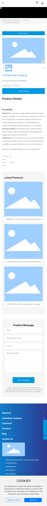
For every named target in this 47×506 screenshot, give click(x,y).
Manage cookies (14, 500)
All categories (23, 33)
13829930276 (10, 467)
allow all (33, 500)
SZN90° (12, 162)
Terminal (26, 20)
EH (10, 156)
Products (17, 20)
